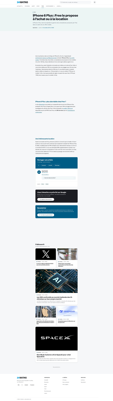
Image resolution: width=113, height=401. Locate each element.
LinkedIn (50, 165)
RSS (18, 384)
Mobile (47, 184)
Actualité (19, 6)
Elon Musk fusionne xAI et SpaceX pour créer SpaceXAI (54, 356)
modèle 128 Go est (68, 108)
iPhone (43, 184)
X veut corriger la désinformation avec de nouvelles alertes (44, 264)
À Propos (64, 380)
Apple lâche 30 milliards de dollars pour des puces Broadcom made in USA (45, 322)
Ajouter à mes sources (46, 199)
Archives (83, 380)
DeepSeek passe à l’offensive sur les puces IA (66, 321)
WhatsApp (57, 165)
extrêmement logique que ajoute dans (46, 58)
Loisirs (58, 6)
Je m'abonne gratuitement (47, 215)
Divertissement (49, 6)
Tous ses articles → (45, 174)
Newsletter (83, 382)
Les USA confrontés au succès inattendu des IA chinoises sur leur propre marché (54, 298)
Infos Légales (65, 384)
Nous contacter (66, 382)
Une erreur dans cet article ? (50, 177)
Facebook (44, 165)
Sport (38, 6)
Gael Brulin (35, 27)
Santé (33, 6)
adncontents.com (27, 399)
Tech (43, 6)
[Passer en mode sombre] (94, 2)
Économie (27, 6)
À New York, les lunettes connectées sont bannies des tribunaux (65, 265)
